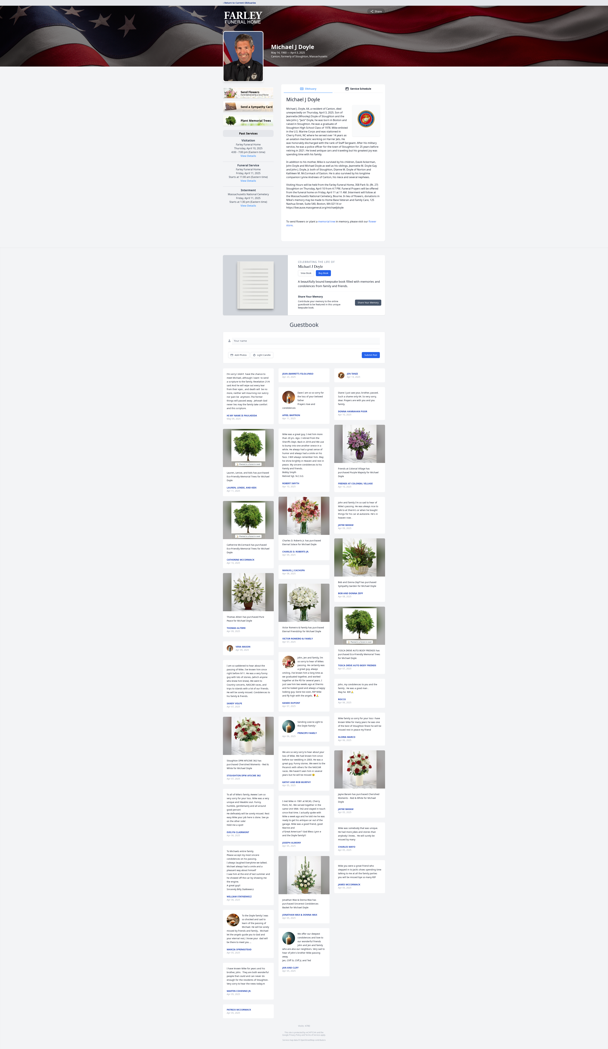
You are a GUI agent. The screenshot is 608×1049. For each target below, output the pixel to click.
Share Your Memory (368, 302)
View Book (306, 273)
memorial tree (326, 221)
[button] (248, 448)
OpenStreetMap (307, 1040)
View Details (248, 156)
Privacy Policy (295, 1035)
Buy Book (323, 273)
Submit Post (370, 354)
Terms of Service (312, 1035)
